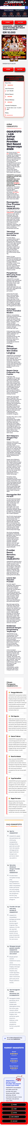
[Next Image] (25, 47)
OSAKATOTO (10, 212)
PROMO (15, 1104)
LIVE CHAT (15, 1121)
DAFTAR (20, 22)
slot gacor (16, 183)
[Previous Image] (3, 47)
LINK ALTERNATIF (15, 1117)
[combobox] (12, 7)
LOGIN (8, 22)
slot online (16, 192)
